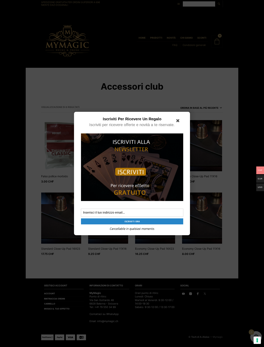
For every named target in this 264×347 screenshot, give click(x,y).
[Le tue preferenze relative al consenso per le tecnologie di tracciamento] (257, 340)
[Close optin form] (178, 121)
